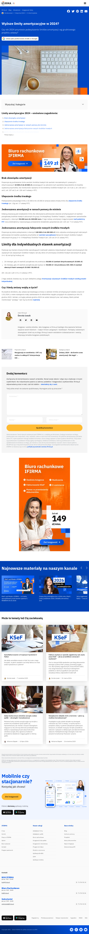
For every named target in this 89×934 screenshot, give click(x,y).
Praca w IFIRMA (6, 837)
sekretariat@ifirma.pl (8, 904)
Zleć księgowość (11, 797)
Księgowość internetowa (40, 844)
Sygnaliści (73, 918)
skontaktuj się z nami (49, 384)
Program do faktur (38, 847)
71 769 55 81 (82, 893)
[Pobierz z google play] (20, 812)
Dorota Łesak (8, 13)
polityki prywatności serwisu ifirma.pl (40, 447)
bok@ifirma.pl (6, 882)
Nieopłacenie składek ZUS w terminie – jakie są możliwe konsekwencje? (66, 717)
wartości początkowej (47, 235)
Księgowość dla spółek (39, 840)
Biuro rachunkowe (38, 837)
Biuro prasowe (6, 844)
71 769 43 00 (82, 904)
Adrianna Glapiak (12, 741)
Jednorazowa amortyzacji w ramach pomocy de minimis (25, 125)
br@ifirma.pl (5, 893)
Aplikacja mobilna (38, 860)
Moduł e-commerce (39, 850)
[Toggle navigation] (85, 3)
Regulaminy (35, 918)
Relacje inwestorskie (62, 918)
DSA (86, 918)
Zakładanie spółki (38, 834)
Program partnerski (7, 850)
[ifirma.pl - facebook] (71, 929)
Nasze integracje (69, 844)
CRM (34, 856)
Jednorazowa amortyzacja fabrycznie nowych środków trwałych (28, 128)
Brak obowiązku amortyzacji (14, 118)
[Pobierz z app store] (7, 812)
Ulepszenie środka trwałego (14, 121)
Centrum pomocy (69, 834)
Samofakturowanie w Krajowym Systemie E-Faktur (20, 656)
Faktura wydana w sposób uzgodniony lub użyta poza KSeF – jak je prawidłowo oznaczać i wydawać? (67, 657)
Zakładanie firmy (38, 831)
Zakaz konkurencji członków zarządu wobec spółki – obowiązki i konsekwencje (20, 717)
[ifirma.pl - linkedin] (81, 929)
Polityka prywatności (47, 918)
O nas (3, 831)
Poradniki (67, 837)
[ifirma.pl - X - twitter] (76, 929)
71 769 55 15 (82, 882)
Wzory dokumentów (70, 840)
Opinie (4, 840)
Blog (65, 831)
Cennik (4, 834)
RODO (80, 918)
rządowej (36, 300)
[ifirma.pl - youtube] (85, 929)
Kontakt (4, 847)
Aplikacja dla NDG (38, 853)
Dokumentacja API (69, 847)
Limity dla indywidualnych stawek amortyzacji (21, 132)
